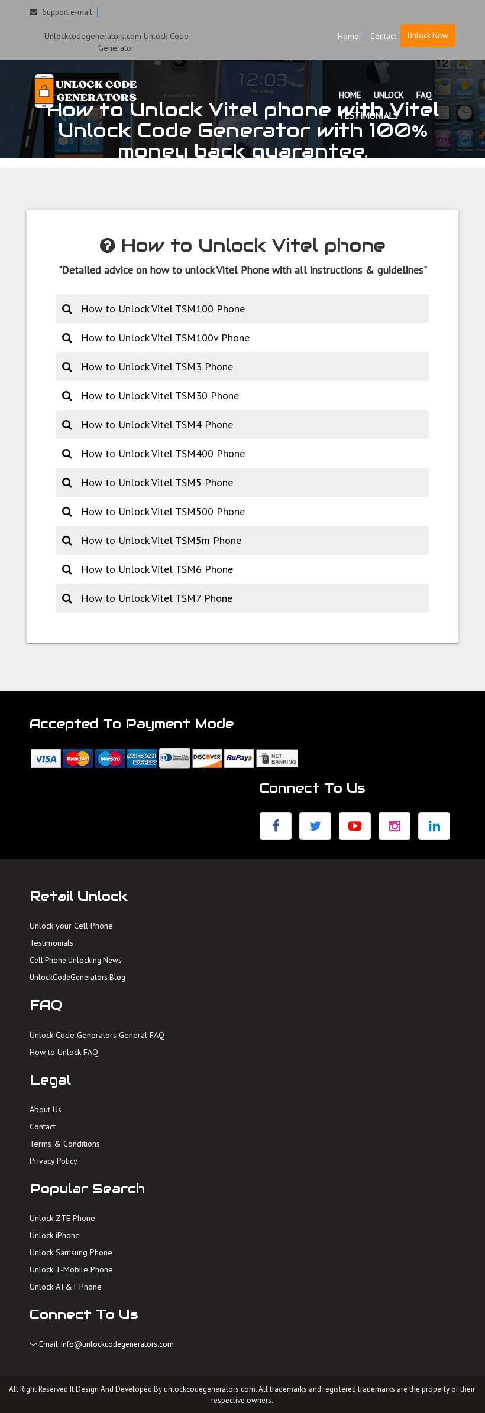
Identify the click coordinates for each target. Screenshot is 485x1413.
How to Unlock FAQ (64, 1052)
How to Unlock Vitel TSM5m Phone (161, 540)
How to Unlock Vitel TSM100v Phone (165, 337)
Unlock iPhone (55, 1235)
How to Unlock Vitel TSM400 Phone (163, 453)
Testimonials (51, 942)
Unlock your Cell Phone (71, 925)
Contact (383, 36)
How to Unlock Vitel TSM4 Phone (157, 424)
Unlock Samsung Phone (71, 1252)
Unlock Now (428, 36)
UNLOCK (389, 94)
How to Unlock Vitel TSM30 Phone (160, 395)
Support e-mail (64, 12)
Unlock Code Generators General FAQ (97, 1035)
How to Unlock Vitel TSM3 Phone (157, 366)
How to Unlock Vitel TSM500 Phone (163, 511)
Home (348, 36)
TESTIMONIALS (368, 115)
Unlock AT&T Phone (66, 1286)
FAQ (424, 94)
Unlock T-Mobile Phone (71, 1269)
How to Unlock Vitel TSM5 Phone (157, 482)
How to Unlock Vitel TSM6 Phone (157, 569)
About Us (46, 1109)
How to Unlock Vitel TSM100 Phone (163, 308)
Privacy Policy (53, 1160)
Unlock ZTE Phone (62, 1218)
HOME (350, 94)
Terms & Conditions (65, 1143)
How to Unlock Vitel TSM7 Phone (156, 598)
